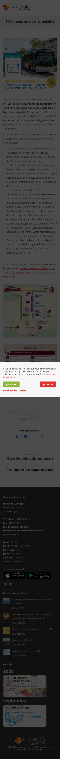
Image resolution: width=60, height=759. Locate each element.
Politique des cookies (14, 390)
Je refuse (48, 384)
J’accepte (11, 384)
